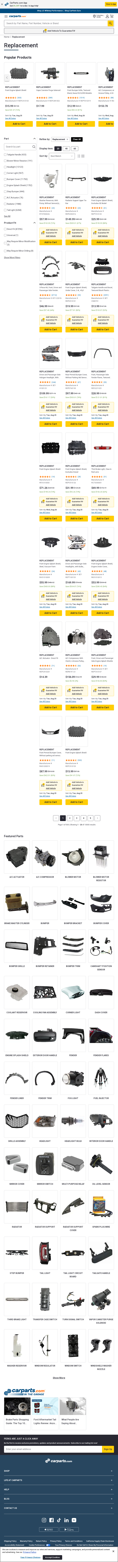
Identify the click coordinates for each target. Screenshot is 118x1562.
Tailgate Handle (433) (16, 154)
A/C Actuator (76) (15, 198)
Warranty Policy (26, 1541)
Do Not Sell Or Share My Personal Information (95, 1545)
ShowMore (59, 1378)
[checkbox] (5, 154)
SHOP (7, 1471)
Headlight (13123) (15, 167)
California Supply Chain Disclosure (100, 1541)
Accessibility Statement (14, 1545)
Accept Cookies (52, 1557)
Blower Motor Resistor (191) (19, 161)
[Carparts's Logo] (17, 16)
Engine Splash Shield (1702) (19, 185)
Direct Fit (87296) (14, 229)
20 (58, 148)
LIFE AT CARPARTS (13, 1480)
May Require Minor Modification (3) (21, 243)
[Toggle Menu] (6, 16)
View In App (111, 4)
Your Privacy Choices (63, 1545)
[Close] (113, 1551)
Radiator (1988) (14, 204)
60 (75, 148)
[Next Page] (97, 818)
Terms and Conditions (74, 1541)
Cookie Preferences (37, 1545)
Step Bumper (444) (15, 191)
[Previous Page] (56, 818)
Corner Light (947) (15, 173)
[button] (59, 4)
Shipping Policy (10, 1541)
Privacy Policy (55, 1541)
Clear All (77, 139)
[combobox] (62, 156)
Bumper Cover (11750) (17, 179)
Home (6, 37)
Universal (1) (12, 235)
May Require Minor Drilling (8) (20, 251)
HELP (6, 1489)
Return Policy (41, 1541)
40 (66, 148)
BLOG (6, 1499)
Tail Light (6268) (14, 210)
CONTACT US (10, 1508)
